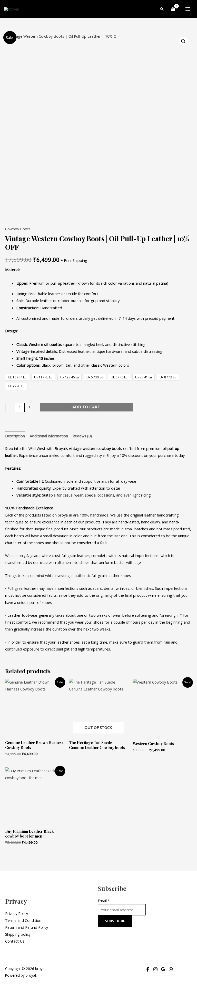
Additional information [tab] (49, 435)
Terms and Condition (23, 920)
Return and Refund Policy (26, 927)
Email (104, 900)
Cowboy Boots (18, 228)
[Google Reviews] (163, 969)
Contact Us (14, 941)
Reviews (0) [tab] (82, 435)
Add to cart (86, 407)
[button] (162, 9)
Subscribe (115, 921)
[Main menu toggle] (187, 9)
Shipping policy (18, 934)
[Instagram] (155, 969)
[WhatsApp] (171, 969)
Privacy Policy (16, 913)
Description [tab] (15, 435)
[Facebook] (147, 969)
